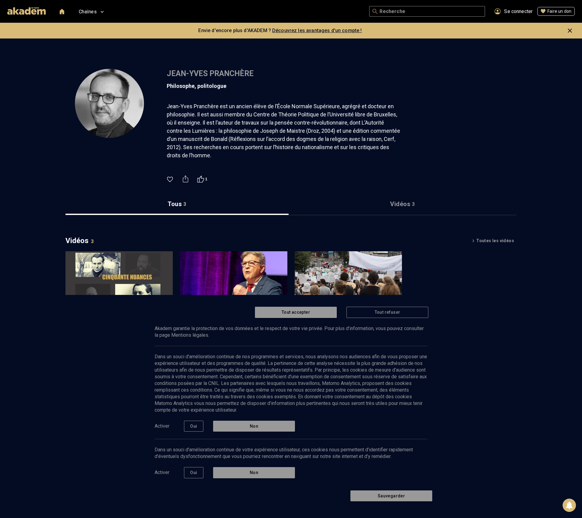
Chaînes (88, 12)
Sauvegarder (391, 495)
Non (254, 426)
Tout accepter (296, 312)
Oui (193, 426)
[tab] (177, 204)
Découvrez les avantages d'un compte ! (317, 30)
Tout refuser (387, 312)
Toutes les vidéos (495, 240)
